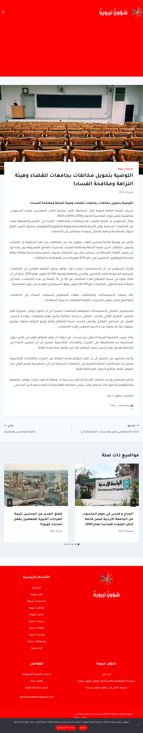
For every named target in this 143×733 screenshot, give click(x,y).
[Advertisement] (71, 50)
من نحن (106, 674)
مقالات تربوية (36, 608)
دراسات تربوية (37, 621)
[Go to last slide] (133, 503)
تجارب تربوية (37, 614)
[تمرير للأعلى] (130, 646)
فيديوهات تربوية (37, 641)
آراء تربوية (36, 648)
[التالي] (10, 503)
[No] (138, 725)
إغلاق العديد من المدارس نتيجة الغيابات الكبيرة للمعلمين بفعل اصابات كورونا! (37, 519)
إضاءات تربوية (36, 635)
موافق (83, 728)
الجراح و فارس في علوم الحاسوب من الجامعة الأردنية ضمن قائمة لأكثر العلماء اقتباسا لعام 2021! (107, 519)
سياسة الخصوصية (66, 728)
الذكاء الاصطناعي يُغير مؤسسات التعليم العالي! (110, 429)
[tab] (78, 544)
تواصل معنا (36, 681)
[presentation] (107, 485)
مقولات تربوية (36, 628)
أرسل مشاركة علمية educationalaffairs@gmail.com (37, 693)
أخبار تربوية (37, 594)
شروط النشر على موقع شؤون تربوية (106, 688)
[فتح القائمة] (3, 12)
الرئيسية (36, 588)
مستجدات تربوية (125, 169)
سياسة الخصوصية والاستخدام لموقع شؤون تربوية (106, 681)
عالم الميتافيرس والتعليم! (20, 429)
